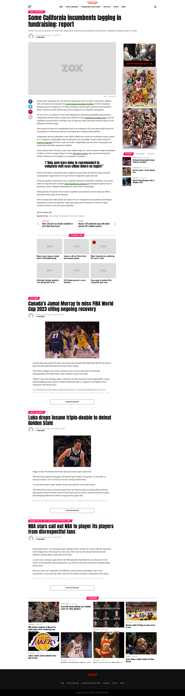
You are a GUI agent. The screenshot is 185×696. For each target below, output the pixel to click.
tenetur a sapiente (44, 142)
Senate (81, 216)
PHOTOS (115, 7)
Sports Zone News (72, 7)
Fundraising (64, 216)
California (54, 216)
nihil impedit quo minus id (76, 183)
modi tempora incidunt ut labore (80, 104)
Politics (74, 216)
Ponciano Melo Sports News (90, 7)
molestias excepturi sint (95, 117)
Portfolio (107, 7)
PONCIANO (41, 37)
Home (61, 7)
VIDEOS (123, 7)
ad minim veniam (80, 153)
